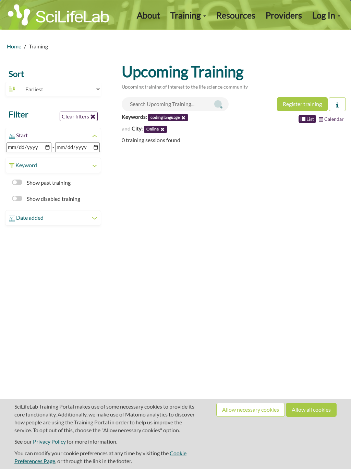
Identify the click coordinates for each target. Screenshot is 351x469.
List (309, 119)
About (148, 15)
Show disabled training (53, 198)
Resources (235, 15)
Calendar (333, 119)
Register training (302, 104)
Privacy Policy (49, 441)
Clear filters (76, 116)
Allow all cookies (311, 409)
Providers (284, 15)
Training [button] (186, 15)
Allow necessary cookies (250, 409)
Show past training (48, 182)
